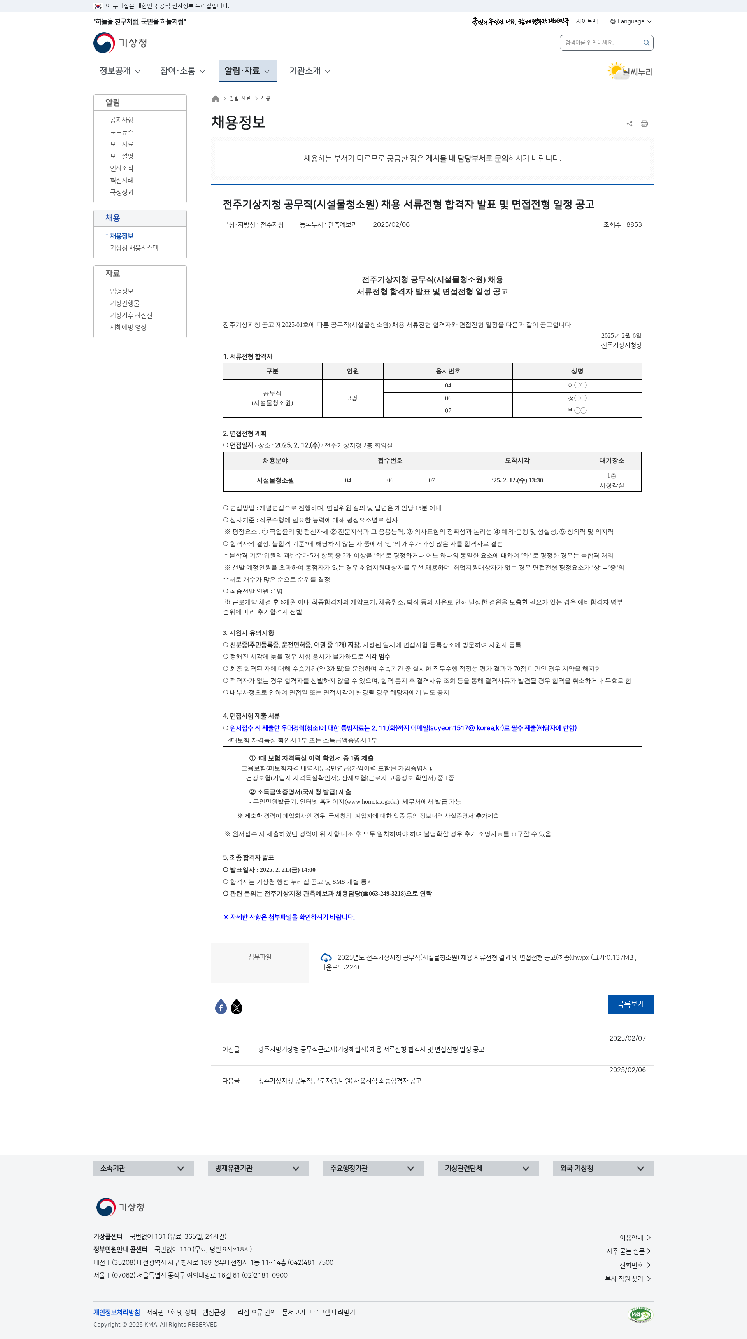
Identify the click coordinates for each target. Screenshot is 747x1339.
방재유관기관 (234, 1169)
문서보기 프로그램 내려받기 (318, 1312)
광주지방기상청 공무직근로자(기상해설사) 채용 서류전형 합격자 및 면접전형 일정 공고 (452, 1044)
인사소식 (121, 168)
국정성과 (121, 192)
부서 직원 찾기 (625, 1279)
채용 (265, 98)
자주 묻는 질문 (626, 1251)
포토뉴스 (121, 132)
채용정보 (121, 236)
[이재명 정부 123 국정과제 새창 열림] (520, 21)
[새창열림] (630, 71)
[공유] (629, 123)
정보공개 (115, 71)
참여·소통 (177, 71)
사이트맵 (587, 21)
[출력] (644, 123)
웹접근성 (214, 1312)
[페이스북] (221, 1006)
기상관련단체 (463, 1169)
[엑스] (236, 1006)
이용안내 (632, 1237)
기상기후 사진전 (131, 315)
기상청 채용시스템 (134, 248)
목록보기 (630, 1004)
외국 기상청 (576, 1169)
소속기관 (112, 1169)
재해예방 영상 (128, 327)
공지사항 (121, 120)
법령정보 (121, 291)
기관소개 (305, 71)
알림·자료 (242, 71)
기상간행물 (124, 303)
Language (631, 21)
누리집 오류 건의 (254, 1312)
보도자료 (121, 144)
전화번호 (632, 1265)
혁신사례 (121, 180)
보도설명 (121, 156)
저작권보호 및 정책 (171, 1312)
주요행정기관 (349, 1169)
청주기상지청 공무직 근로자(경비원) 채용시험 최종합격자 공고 (452, 1076)
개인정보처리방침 (116, 1312)
